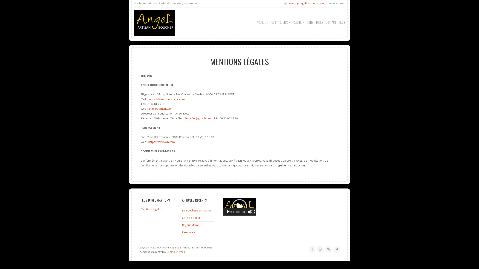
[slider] (238, 212)
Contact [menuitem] (331, 22)
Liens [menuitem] (310, 22)
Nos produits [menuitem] (279, 22)
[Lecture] (228, 212)
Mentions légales (151, 209)
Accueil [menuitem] (261, 22)
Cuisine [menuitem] (297, 22)
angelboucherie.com (160, 108)
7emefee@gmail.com (198, 118)
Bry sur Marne (190, 225)
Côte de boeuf (191, 217)
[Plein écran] (253, 212)
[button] (239, 206)
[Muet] (249, 212)
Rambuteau (189, 232)
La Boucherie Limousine (196, 210)
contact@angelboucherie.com (306, 3)
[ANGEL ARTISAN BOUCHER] (154, 23)
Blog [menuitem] (342, 22)
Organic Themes (176, 251)
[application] (239, 207)
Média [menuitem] (319, 22)
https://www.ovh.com (161, 142)
